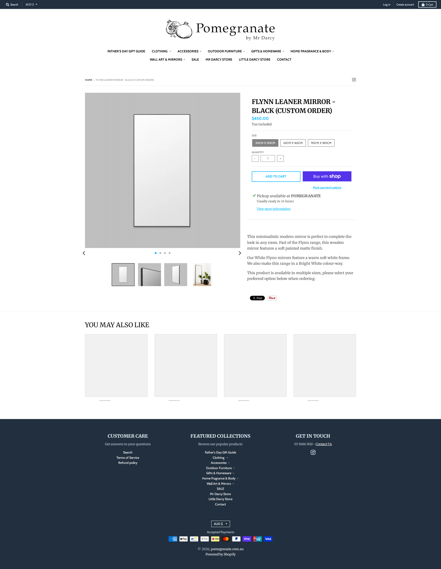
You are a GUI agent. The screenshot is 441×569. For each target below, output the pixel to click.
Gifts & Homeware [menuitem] (266, 51)
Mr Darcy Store (220, 494)
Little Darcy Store (220, 499)
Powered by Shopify (221, 554)
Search (128, 452)
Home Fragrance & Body (218, 478)
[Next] (240, 253)
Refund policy (127, 463)
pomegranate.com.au (227, 549)
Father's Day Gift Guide (220, 452)
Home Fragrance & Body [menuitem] (311, 51)
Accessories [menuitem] (188, 51)
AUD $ (29, 4)
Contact (220, 504)
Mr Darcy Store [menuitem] (219, 59)
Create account (405, 4)
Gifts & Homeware (218, 473)
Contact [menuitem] (284, 59)
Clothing (219, 458)
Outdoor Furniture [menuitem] (225, 51)
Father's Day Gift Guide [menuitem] (126, 51)
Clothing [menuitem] (160, 51)
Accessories (219, 463)
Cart (429, 4)
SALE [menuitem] (195, 59)
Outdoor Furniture (219, 468)
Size (254, 135)
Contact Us (324, 444)
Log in (386, 4)
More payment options (327, 187)
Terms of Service (127, 458)
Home (88, 80)
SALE (220, 489)
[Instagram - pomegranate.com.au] (354, 80)
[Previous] (84, 253)
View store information (274, 209)
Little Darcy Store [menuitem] (254, 59)
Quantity (258, 152)
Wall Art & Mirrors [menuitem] (166, 59)
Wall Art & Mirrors (219, 484)
